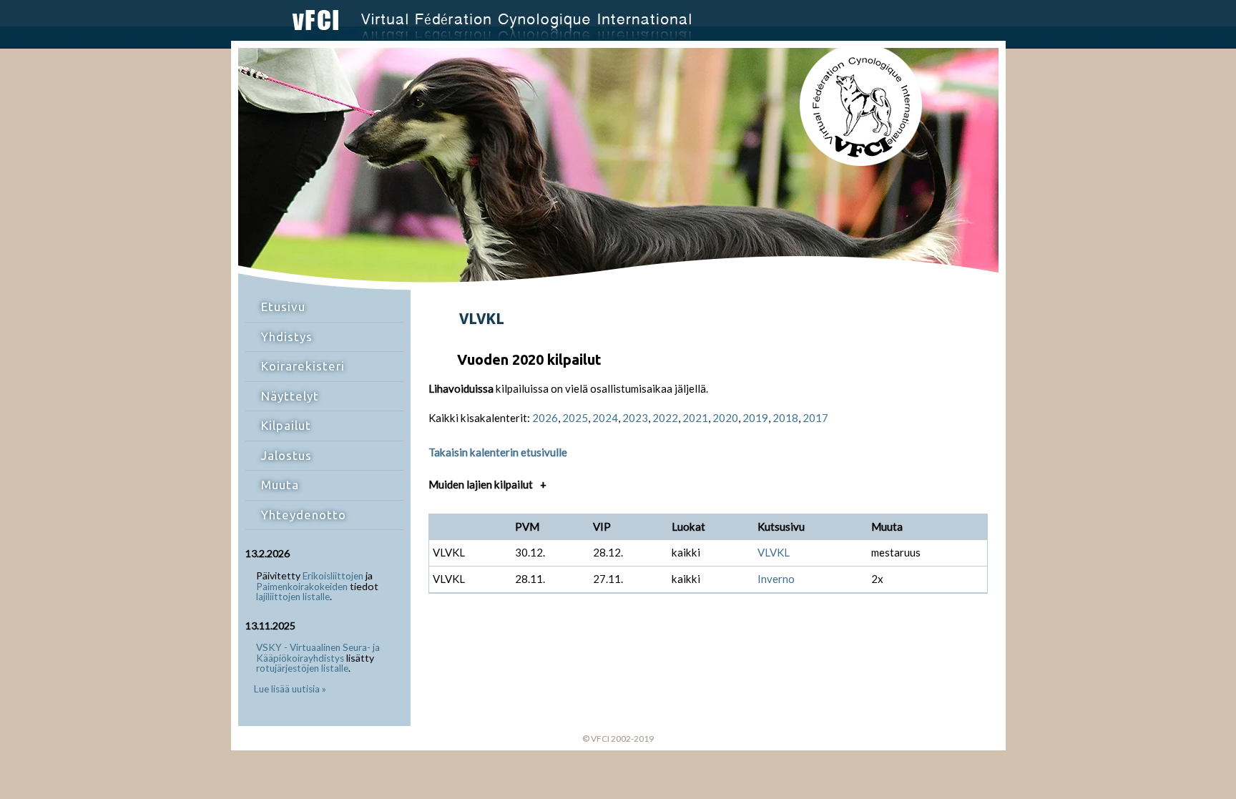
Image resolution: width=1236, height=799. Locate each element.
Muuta (280, 484)
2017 (815, 417)
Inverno (776, 578)
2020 (725, 417)
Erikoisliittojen (333, 576)
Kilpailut (286, 425)
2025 (575, 417)
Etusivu (283, 306)
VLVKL (773, 552)
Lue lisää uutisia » (290, 689)
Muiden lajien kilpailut (487, 484)
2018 (785, 417)
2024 (605, 417)
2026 (545, 417)
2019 (755, 417)
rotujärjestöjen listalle (302, 668)
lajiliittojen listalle (293, 596)
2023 (635, 417)
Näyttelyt (290, 396)
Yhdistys (287, 336)
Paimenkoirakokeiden (302, 586)
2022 (665, 417)
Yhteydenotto (303, 514)
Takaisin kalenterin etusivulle (497, 452)
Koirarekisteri (303, 366)
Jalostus (286, 455)
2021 (695, 417)
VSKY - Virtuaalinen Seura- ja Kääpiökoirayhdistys (318, 653)
